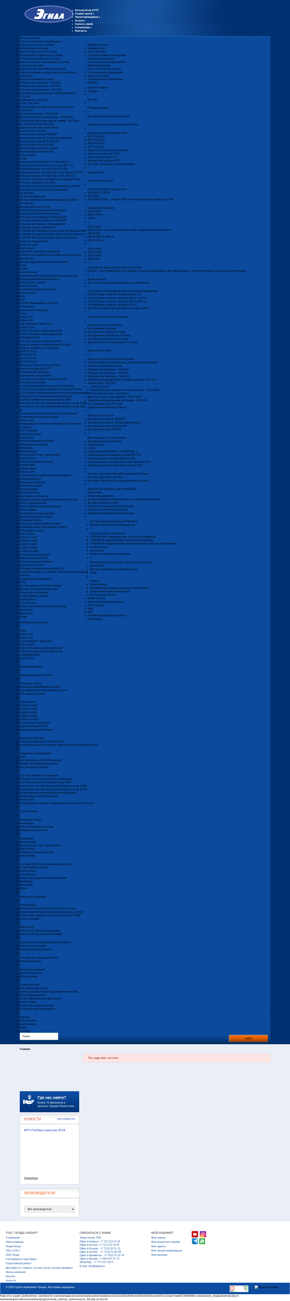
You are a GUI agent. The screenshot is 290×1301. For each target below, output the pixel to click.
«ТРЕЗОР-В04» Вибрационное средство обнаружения (53, 230)
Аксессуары (27, 248)
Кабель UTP (27, 471)
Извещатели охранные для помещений (44, 189)
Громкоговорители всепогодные (39, 416)
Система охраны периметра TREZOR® (43, 220)
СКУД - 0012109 (29, 103)
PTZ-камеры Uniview (32, 530)
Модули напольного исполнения (39, 348)
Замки (23, 616)
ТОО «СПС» (13, 1250)
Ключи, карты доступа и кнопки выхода (43, 606)
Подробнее (31, 1178)
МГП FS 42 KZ (28, 354)
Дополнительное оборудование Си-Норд (45, 62)
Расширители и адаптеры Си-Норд (41, 55)
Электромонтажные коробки (37, 513)
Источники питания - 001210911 (39, 113)
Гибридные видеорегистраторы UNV (42, 568)
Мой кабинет (162, 1232)
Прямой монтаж (29, 492)
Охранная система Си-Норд (37, 44)
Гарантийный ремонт (19, 1263)
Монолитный (27, 468)
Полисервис (27, 306)
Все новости (66, 1119)
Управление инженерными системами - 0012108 (49, 120)
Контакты (81, 30)
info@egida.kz (96, 1266)
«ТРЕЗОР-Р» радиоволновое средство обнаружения (51, 234)
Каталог (10, 1276)
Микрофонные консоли (34, 444)
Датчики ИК (27, 258)
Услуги (80, 20)
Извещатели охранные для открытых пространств (50, 254)
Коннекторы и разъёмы (34, 592)
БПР (22, 299)
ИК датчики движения (33, 196)
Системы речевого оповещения (107, 55)
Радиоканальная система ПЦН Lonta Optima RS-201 (51, 172)
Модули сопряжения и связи (37, 79)
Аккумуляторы (96, 48)
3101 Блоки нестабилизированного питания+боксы (51, 389)
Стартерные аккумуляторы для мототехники (47, 385)
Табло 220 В (27, 327)
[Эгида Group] (47, 22)
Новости (11, 1280)
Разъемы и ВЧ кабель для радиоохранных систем (50, 186)
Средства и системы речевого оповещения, (46, 396)
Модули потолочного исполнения (40, 365)
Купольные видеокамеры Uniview (40, 523)
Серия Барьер (28, 272)
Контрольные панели (33, 130)
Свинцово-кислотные (32, 382)
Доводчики (26, 613)
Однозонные (27, 458)
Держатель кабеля (31, 485)
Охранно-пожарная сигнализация (40, 41)
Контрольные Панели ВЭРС (37, 144)
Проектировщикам (87, 17)
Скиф (23, 265)
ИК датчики (26, 193)
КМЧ (22, 296)
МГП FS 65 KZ (28, 351)
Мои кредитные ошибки (165, 1241)
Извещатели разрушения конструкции (43, 210)
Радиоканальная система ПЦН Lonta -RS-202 (47, 175)
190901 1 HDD (28, 537)
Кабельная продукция (101, 58)
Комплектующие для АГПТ (36, 368)
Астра (23, 158)
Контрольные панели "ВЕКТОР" (39, 134)
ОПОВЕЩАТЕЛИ (29, 337)
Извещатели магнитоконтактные (39, 213)
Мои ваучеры (159, 1254)
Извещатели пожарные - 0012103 (40, 82)
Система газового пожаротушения (41, 341)
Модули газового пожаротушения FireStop (45, 344)
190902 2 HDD (28, 540)
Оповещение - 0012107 (34, 99)
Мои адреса (158, 1246)
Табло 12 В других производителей (41, 330)
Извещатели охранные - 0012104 (40, 86)
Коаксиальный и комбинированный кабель (45, 475)
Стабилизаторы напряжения (105, 72)
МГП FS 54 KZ (28, 358)
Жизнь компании (16, 1272)
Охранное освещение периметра (40, 251)
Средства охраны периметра (37, 227)
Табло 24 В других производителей (41, 334)
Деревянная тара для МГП (36, 375)
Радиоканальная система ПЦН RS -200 (43, 168)
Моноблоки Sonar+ (31, 434)
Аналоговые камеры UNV (35, 554)
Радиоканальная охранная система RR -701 (46, 165)
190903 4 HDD (28, 544)
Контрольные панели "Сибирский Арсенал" (46, 137)
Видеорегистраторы (32, 565)
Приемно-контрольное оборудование (42, 224)
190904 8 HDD (28, 547)
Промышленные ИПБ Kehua (105, 79)
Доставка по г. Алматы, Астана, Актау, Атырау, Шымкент (39, 1267)
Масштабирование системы (37, 440)
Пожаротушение (98, 44)
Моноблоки (26, 447)
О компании (83, 27)
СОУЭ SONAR (28, 430)
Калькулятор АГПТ (87, 10)
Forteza (24, 268)
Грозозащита (28, 292)
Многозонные (28, 451)
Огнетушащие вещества (34, 372)
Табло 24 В (26, 320)
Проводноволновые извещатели (39, 279)
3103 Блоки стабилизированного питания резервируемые (55, 392)
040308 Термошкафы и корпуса (39, 303)
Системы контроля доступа (104, 68)
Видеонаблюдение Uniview (36, 516)
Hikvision (93, 82)
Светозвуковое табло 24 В (35, 323)
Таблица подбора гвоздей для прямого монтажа (49, 499)
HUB (22, 582)
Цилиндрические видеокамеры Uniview (43, 527)
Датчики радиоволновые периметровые (44, 261)
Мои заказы (158, 1237)
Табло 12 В (26, 316)
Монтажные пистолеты (34, 496)
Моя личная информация (166, 1250)
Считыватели (28, 602)
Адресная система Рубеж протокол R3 (43, 68)
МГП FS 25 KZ (28, 361)
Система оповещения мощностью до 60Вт (45, 399)
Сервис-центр (84, 13)
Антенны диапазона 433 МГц (37, 182)
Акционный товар (98, 75)
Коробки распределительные (37, 289)
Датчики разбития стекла (35, 206)
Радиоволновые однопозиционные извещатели (49, 275)
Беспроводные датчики (34, 48)
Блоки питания (29, 244)
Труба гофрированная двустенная (40, 506)
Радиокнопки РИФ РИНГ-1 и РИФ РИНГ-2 (45, 161)
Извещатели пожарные (34, 310)
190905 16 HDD (29, 551)
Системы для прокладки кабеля (107, 62)
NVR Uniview (27, 534)
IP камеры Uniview (31, 520)
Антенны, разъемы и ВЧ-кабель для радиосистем (50, 179)
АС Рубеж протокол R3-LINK (37, 124)
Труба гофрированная (33, 502)
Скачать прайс (84, 24)
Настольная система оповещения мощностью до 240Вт (53, 403)
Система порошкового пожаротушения (43, 379)
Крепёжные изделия (32, 482)
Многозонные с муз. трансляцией (40, 454)
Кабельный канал (30, 478)
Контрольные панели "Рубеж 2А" (39, 141)
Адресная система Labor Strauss (39, 127)
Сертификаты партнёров (21, 1259)
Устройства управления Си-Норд (40, 58)
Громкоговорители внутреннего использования (48, 413)
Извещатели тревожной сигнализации (43, 217)
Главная (25, 1049)
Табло (23, 313)
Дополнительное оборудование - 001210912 (47, 117)
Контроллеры (28, 599)
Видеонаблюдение (99, 65)
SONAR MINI (27, 465)
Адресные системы (31, 65)
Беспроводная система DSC (37, 151)
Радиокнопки (27, 155)
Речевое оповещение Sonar (36, 461)
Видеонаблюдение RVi (33, 558)
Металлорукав (28, 489)
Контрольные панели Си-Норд (38, 51)
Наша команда (15, 1241)
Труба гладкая (28, 509)
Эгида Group (13, 1246)
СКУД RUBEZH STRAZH (34, 596)
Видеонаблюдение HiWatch (36, 561)
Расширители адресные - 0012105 (41, 89)
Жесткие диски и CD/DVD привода (40, 585)
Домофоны (26, 609)
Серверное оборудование (35, 578)
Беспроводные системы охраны (39, 148)
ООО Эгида (12, 1254)
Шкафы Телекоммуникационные (39, 589)
